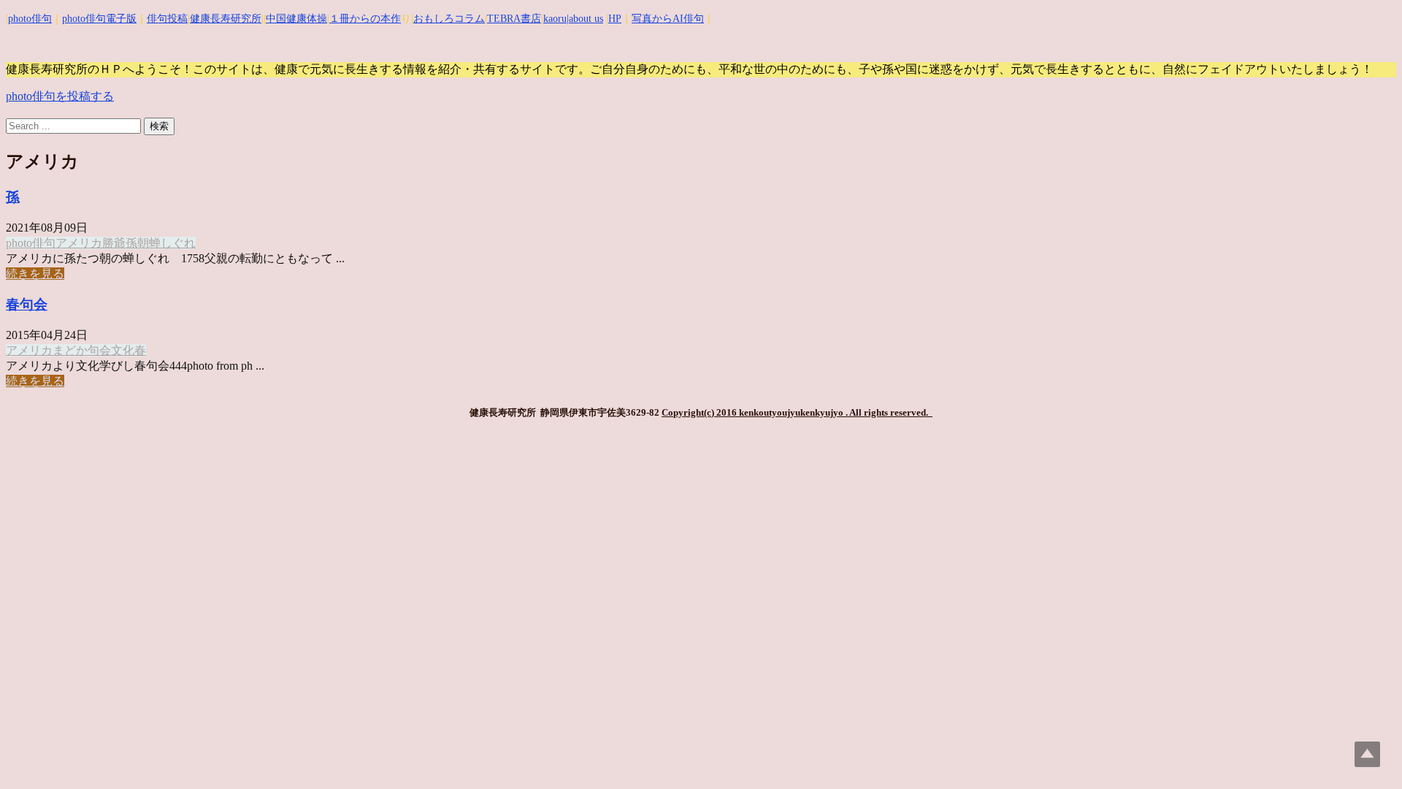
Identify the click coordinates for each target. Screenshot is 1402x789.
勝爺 (114, 243)
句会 (99, 350)
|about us (585, 18)
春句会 (26, 304)
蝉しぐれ (172, 243)
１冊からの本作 (365, 18)
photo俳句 (30, 18)
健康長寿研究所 (225, 18)
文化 (122, 350)
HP (614, 18)
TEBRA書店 (514, 18)
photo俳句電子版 (99, 18)
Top (1367, 754)
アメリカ (78, 243)
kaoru (555, 18)
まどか (70, 350)
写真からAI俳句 (668, 18)
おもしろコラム (449, 18)
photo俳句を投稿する (60, 96)
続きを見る (35, 273)
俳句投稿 (167, 18)
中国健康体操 (296, 18)
